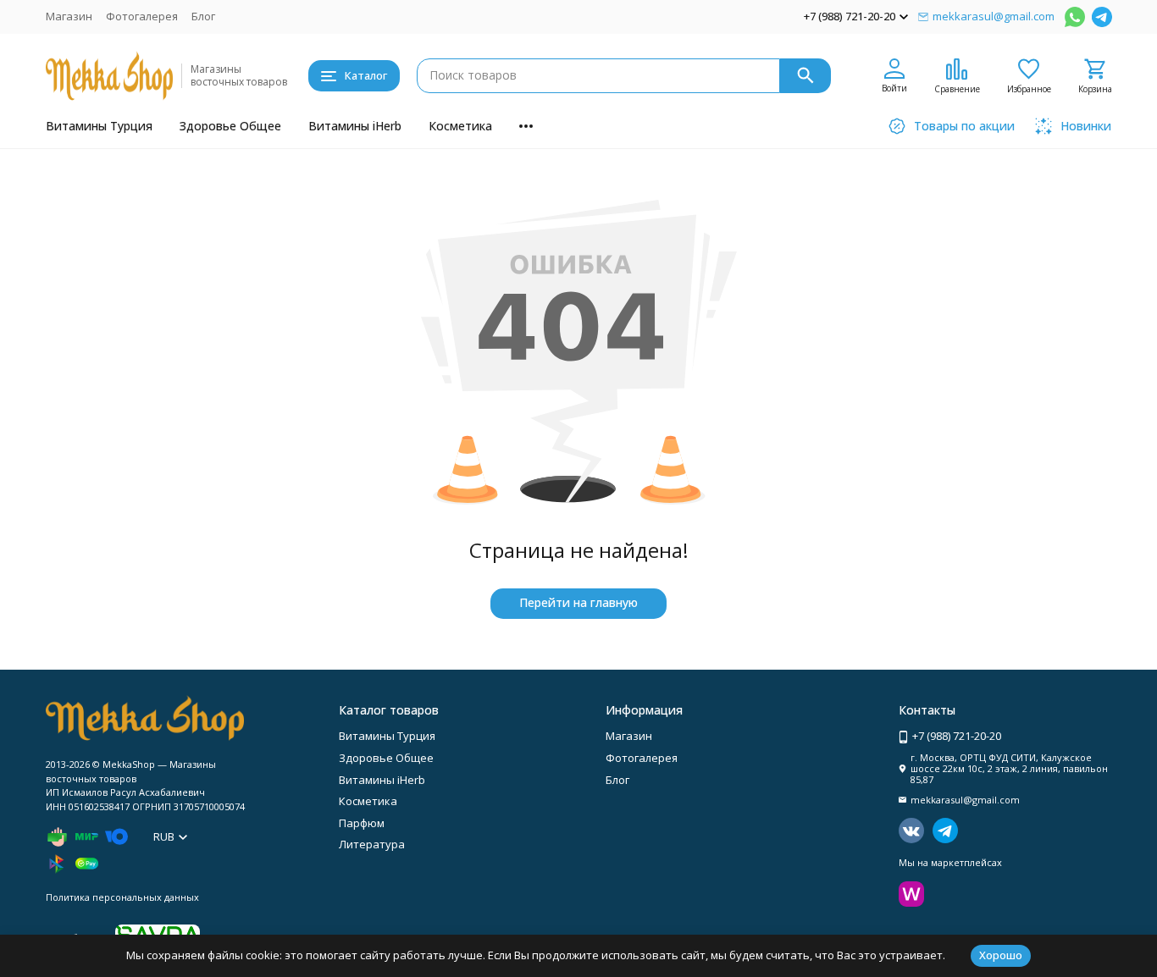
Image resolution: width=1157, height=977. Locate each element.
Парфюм (362, 823)
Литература (372, 844)
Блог (203, 16)
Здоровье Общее (230, 126)
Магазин (69, 16)
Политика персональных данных (122, 897)
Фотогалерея (142, 16)
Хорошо (1000, 955)
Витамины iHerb (354, 126)
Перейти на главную (578, 602)
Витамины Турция (99, 126)
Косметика (460, 126)
